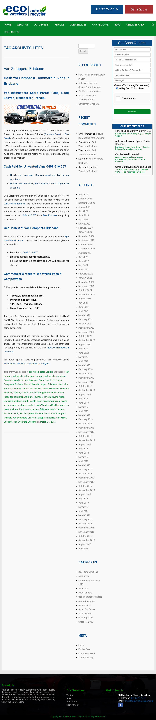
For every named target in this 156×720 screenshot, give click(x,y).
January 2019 (85, 423)
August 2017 (84, 494)
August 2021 (84, 298)
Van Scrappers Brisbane (24, 69)
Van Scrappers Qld (21, 417)
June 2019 (83, 402)
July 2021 (83, 303)
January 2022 (85, 277)
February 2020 (85, 369)
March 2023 (84, 223)
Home (7, 24)
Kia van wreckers (45, 175)
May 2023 (83, 219)
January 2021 (85, 323)
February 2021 (85, 319)
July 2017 (83, 498)
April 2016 (83, 548)
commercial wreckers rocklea (51, 376)
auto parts (83, 576)
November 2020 (86, 332)
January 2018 (85, 473)
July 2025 (83, 194)
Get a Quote (139, 9)
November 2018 (86, 432)
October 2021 (85, 290)
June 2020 (83, 352)
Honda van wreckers (21, 175)
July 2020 (83, 348)
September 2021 (86, 294)
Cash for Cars (73, 705)
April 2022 (83, 269)
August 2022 (84, 253)
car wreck (34, 371)
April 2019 (83, 411)
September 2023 (86, 203)
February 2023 (85, 227)
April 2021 (83, 311)
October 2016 (85, 536)
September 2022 (86, 248)
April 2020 (83, 361)
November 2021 (86, 286)
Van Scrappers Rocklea (43, 417)
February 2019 (85, 419)
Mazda (33, 388)
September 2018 (86, 440)
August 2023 (84, 207)
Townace (38, 397)
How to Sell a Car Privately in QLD (133, 130)
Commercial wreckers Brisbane (19, 376)
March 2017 (84, 515)
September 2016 (86, 540)
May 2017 (83, 507)
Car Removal (100, 24)
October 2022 (85, 244)
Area (68, 698)
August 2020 (84, 344)
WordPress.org (85, 657)
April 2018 (83, 461)
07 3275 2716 (107, 9)
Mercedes (43, 388)
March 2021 (84, 315)
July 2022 (83, 257)
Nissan (17, 392)
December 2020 (86, 327)
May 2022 (83, 265)
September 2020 (86, 340)
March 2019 (84, 415)
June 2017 (83, 502)
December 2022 (86, 236)
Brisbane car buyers (39, 363)
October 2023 (85, 198)
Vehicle (59, 24)
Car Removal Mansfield (89, 91)
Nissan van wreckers (21, 183)
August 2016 (84, 544)
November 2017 (86, 482)
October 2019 (85, 386)
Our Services (78, 24)
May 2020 (83, 357)
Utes (21, 409)
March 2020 (84, 365)
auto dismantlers (14, 697)
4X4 (67, 371)
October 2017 (85, 486)
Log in (81, 645)
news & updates (86, 601)
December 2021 (86, 282)
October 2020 (85, 336)
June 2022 (83, 261)
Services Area (135, 24)
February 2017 (85, 519)
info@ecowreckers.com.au (139, 700)
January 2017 (85, 523)
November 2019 (86, 382)
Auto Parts (41, 24)
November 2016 (86, 532)
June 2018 (83, 452)
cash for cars (85, 592)
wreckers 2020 (85, 622)
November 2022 (86, 240)
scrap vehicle (46, 371)
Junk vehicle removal (14, 203)
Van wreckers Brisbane (25, 421)
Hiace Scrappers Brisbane (44, 384)
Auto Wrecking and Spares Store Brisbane (132, 143)
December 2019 (86, 377)
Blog (117, 24)
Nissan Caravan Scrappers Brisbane (39, 392)
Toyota (47, 397)
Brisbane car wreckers (15, 363)
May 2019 (83, 407)
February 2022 (85, 273)
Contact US (11, 32)
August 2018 (84, 444)
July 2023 (83, 211)
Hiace (27, 384)
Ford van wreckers (45, 183)
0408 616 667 (56, 166)
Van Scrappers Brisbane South (35, 413)
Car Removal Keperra (88, 104)
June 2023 (83, 215)
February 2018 (85, 469)
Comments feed (86, 653)
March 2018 (84, 465)
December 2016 (86, 527)
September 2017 (86, 490)
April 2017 (83, 511)
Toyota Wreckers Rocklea (46, 405)
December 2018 (86, 427)
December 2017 (86, 477)
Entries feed (84, 649)
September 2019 (86, 390)
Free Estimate (50, 215)
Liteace (25, 388)
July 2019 (83, 398)
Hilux (60, 384)
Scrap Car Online (86, 609)
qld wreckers (84, 605)
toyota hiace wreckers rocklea (45, 401)
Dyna (41, 380)
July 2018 (83, 448)
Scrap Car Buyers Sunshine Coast (133, 166)
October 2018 (85, 436)
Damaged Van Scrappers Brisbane (21, 380)
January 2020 (85, 373)
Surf (30, 397)
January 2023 (85, 232)
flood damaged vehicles (90, 596)
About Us (22, 24)
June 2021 (83, 307)
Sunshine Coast (53, 134)
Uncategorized (85, 617)
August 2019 (84, 394)
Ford (47, 380)
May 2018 (83, 457)
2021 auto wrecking (88, 572)
